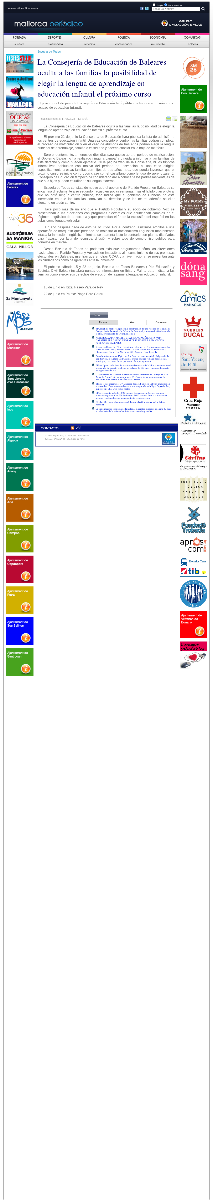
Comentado (161, 322)
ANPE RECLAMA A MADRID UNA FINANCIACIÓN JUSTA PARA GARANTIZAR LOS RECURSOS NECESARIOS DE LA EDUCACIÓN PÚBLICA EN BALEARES (130, 340)
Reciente (103, 322)
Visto (132, 322)
